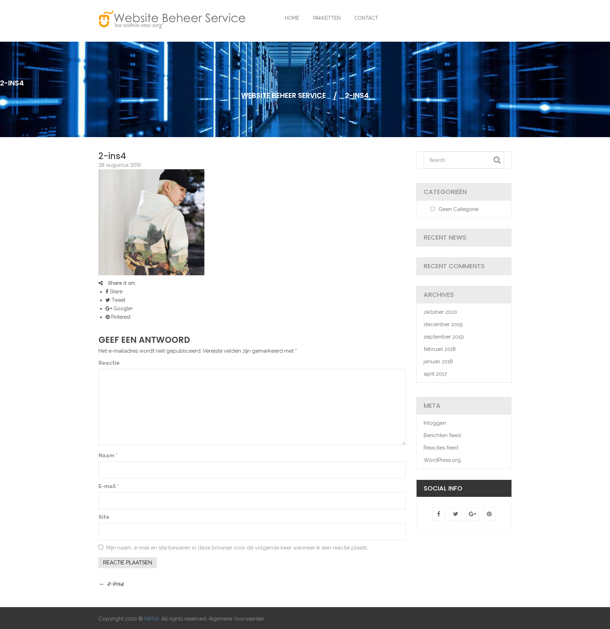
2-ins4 (112, 156)
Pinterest (120, 317)
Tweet (117, 300)
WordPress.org (442, 460)
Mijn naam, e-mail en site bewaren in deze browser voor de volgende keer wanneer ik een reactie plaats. (237, 548)
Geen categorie (458, 209)
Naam (108, 455)
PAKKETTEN (327, 18)
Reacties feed (441, 448)
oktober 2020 (440, 312)
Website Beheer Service (283, 95)
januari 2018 (438, 361)
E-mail (108, 486)
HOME (292, 18)
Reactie (109, 363)
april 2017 (435, 374)
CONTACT (366, 18)
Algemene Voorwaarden (236, 619)
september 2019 (444, 337)
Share (115, 291)
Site (103, 517)
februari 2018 (440, 349)
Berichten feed (442, 435)
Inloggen (435, 423)
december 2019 (443, 324)
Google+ (122, 308)
